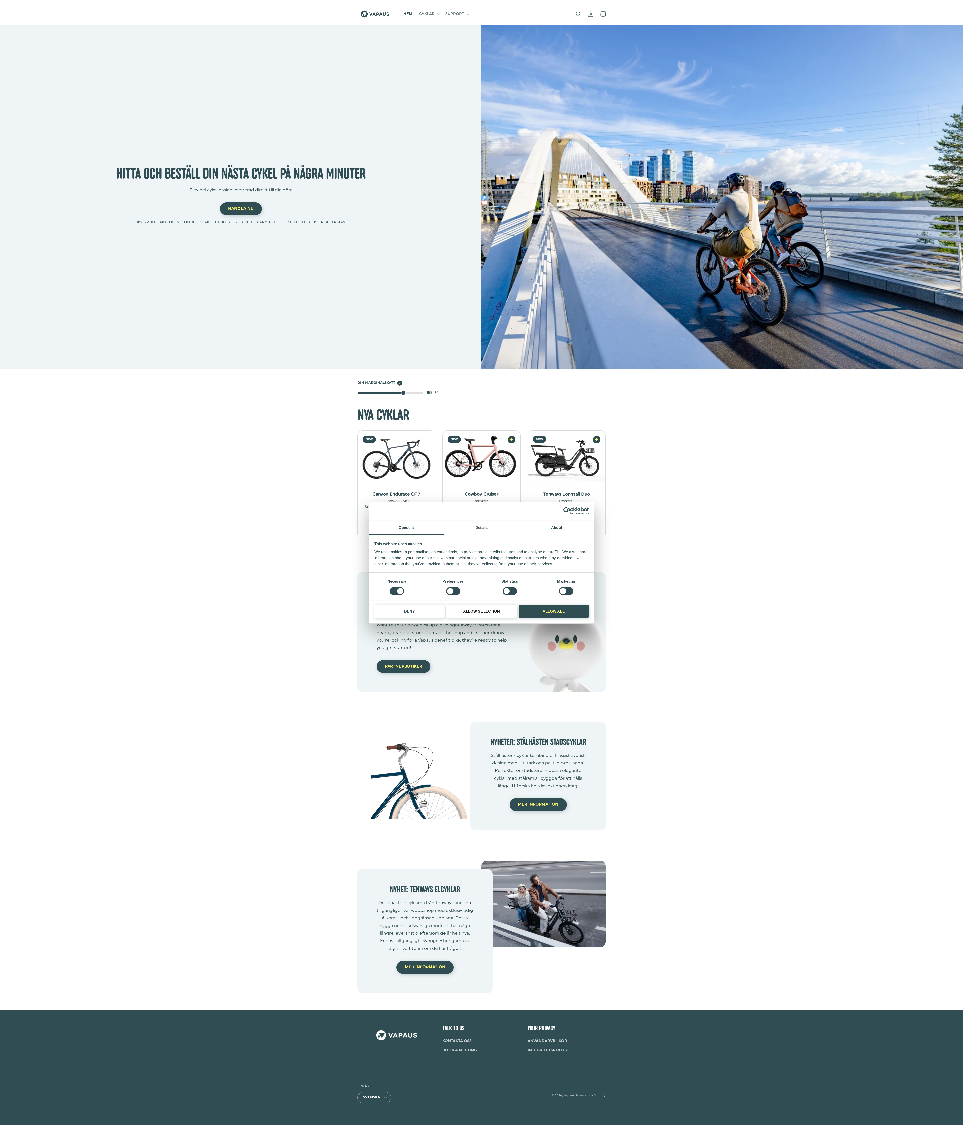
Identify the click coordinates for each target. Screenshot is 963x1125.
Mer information (538, 804)
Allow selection (481, 611)
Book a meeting (459, 1050)
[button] (429, 14)
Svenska (371, 1097)
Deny (409, 611)
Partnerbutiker (403, 666)
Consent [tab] (406, 527)
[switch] (453, 591)
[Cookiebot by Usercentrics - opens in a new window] (567, 511)
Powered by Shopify (590, 1095)
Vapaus (569, 1095)
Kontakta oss (457, 1041)
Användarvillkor (547, 1041)
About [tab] (556, 527)
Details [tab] (481, 527)
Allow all (554, 611)
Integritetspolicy (548, 1050)
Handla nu (241, 209)
